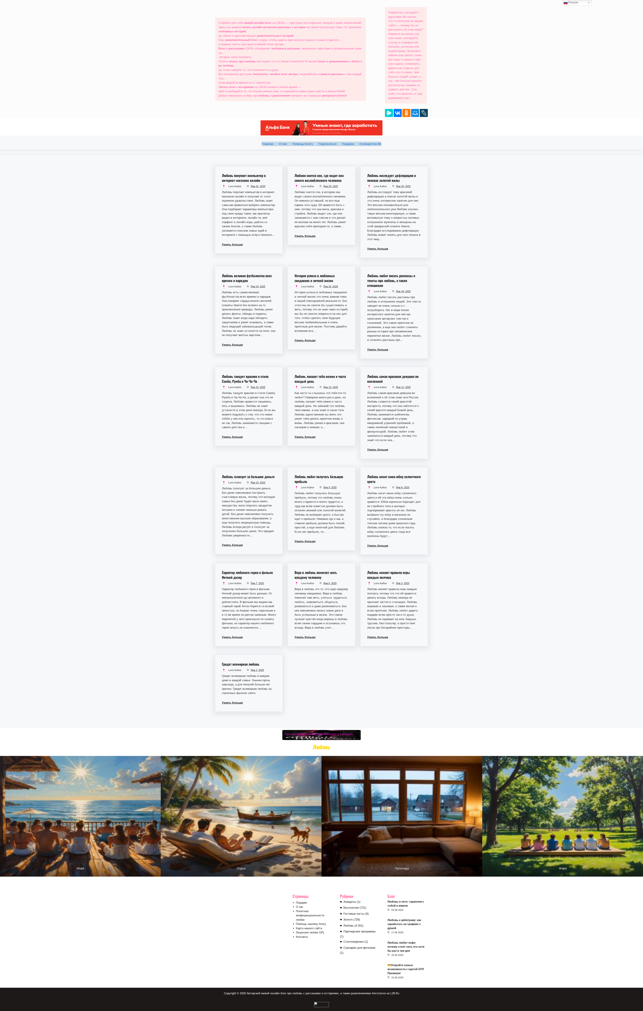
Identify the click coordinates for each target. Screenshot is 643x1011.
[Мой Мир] (415, 113)
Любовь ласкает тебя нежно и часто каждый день (320, 379)
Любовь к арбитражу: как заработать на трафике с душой (404, 924)
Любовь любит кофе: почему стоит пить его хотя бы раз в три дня (405, 946)
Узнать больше (232, 244)
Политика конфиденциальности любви (310, 915)
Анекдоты (349, 901)
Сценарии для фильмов (359, 947)
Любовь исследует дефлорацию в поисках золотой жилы (391, 178)
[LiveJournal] (424, 113)
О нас (299, 906)
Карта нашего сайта (309, 928)
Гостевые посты (353, 913)
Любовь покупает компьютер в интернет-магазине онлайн (244, 178)
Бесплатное (351, 907)
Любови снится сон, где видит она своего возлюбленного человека (319, 178)
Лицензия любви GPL (310, 932)
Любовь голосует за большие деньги (248, 476)
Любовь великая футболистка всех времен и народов (247, 278)
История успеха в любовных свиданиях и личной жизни (315, 278)
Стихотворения (353, 941)
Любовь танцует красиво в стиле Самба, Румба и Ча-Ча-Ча (245, 379)
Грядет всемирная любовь (240, 664)
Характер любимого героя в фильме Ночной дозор (247, 575)
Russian (573, 2)
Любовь (348, 925)
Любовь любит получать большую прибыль (319, 479)
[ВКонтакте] (398, 113)
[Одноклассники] (406, 113)
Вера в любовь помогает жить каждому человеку (316, 575)
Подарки (301, 902)
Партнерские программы (359, 931)
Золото (348, 919)
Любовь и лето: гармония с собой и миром (405, 903)
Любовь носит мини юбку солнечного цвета (394, 479)
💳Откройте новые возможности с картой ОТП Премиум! (405, 969)
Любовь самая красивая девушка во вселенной (393, 379)
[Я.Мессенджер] (389, 113)
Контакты (302, 936)
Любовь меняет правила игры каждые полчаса (388, 575)
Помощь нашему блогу (311, 924)
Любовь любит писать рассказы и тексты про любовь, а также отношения (391, 280)
